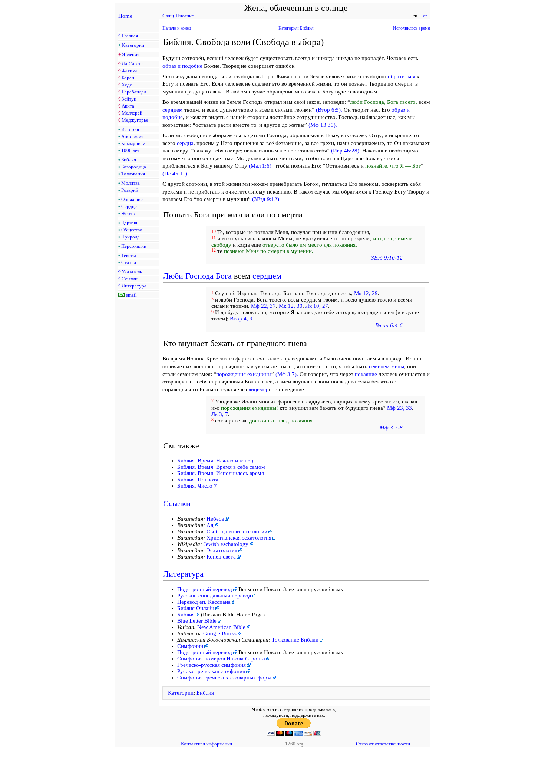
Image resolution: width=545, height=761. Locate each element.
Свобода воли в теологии (237, 531)
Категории (133, 45)
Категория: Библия (296, 28)
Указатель (132, 271)
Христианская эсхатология (239, 538)
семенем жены (386, 366)
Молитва (130, 183)
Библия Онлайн (195, 608)
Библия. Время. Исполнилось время (220, 473)
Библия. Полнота (197, 479)
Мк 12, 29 (366, 293)
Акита (128, 106)
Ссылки (130, 278)
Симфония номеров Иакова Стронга (221, 659)
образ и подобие (182, 66)
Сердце (129, 206)
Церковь (129, 222)
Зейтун (129, 99)
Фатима (130, 70)
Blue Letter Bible (197, 621)
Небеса (215, 519)
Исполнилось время (411, 28)
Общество (131, 230)
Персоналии (133, 246)
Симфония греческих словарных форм (224, 678)
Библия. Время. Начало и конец (215, 461)
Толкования (133, 174)
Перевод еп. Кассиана (204, 602)
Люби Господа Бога (197, 275)
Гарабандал (134, 92)
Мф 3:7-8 (391, 428)
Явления (130, 54)
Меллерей (132, 113)
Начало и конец (176, 28)
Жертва (129, 213)
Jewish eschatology (226, 544)
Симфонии (190, 646)
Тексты (128, 255)
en (425, 16)
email (131, 295)
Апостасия (132, 136)
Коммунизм (133, 143)
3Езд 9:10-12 (387, 258)
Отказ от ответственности (383, 744)
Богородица (133, 166)
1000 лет (130, 150)
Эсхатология (222, 550)
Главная (130, 36)
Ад (210, 525)
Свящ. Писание (178, 16)
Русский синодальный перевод (214, 596)
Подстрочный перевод (204, 589)
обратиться (401, 76)
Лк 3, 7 (219, 414)
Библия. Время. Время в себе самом (221, 467)
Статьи (128, 262)
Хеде (127, 85)
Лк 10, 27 (316, 306)
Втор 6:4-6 (389, 325)
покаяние (366, 374)
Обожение (132, 199)
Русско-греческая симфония (211, 671)
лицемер (258, 389)
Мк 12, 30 (291, 306)
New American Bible (221, 627)
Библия (128, 159)
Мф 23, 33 (399, 408)
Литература (134, 286)
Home (125, 16)
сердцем (172, 110)
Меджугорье (135, 120)
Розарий (129, 190)
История (130, 129)
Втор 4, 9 (241, 319)
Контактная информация (206, 744)
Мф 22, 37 (263, 306)
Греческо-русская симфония (211, 665)
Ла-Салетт (132, 63)
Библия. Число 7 (197, 486)
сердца (185, 143)
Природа (130, 237)
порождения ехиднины (243, 374)
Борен (128, 77)
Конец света (221, 557)
